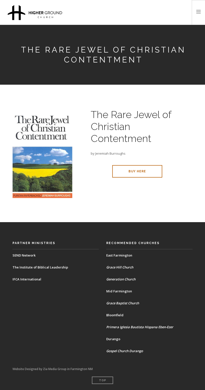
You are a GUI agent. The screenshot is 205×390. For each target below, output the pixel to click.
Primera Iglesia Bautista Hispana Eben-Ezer (139, 327)
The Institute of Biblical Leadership (40, 267)
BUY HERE (137, 171)
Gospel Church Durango (124, 351)
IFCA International (26, 279)
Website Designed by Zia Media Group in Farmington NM (52, 369)
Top (102, 380)
